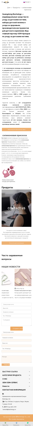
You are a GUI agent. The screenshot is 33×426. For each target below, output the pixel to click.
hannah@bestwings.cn (9, 409)
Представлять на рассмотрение (7, 364)
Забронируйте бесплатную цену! (16, 129)
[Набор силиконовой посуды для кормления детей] (9, 171)
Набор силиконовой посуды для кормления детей (8, 180)
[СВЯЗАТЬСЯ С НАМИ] (16, 208)
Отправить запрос (18, 328)
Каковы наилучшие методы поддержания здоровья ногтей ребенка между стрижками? (22, 290)
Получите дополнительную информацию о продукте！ (16, 243)
